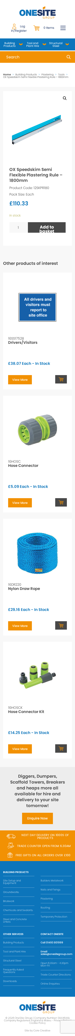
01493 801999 (54, 942)
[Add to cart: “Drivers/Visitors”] (61, 379)
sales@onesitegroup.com (56, 954)
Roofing (45, 907)
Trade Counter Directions (56, 974)
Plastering (47, 74)
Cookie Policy (37, 1023)
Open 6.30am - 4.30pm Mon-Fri (54, 964)
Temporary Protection (54, 916)
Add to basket (46, 228)
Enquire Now (37, 818)
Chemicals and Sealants (18, 910)
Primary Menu (63, 28)
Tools (61, 74)
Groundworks (11, 892)
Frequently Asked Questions (13, 971)
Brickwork (8, 901)
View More (20, 380)
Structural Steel (55, 44)
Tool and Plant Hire (32, 44)
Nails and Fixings (50, 889)
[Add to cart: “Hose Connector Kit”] (61, 748)
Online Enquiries (50, 983)
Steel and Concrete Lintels (15, 920)
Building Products (10, 44)
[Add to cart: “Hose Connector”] (61, 502)
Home (7, 74)
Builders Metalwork (52, 880)
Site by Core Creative (37, 1030)
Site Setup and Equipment (12, 882)
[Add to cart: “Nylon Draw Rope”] (61, 625)
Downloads (10, 981)
